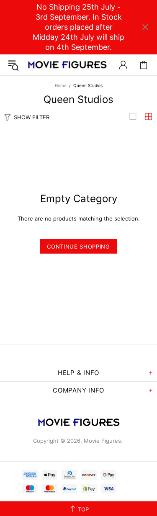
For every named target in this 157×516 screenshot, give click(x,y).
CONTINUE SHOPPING (78, 246)
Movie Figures (67, 65)
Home (61, 85)
